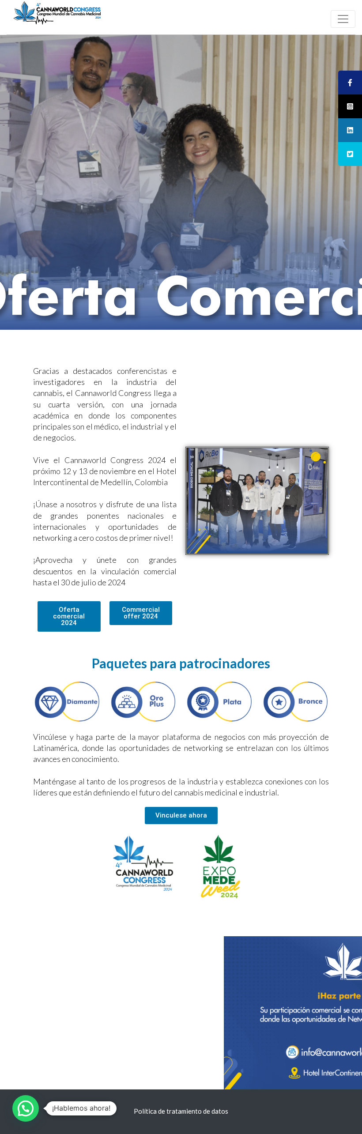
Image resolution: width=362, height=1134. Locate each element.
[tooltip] (350, 82)
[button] (69, 616)
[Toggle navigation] (343, 19)
